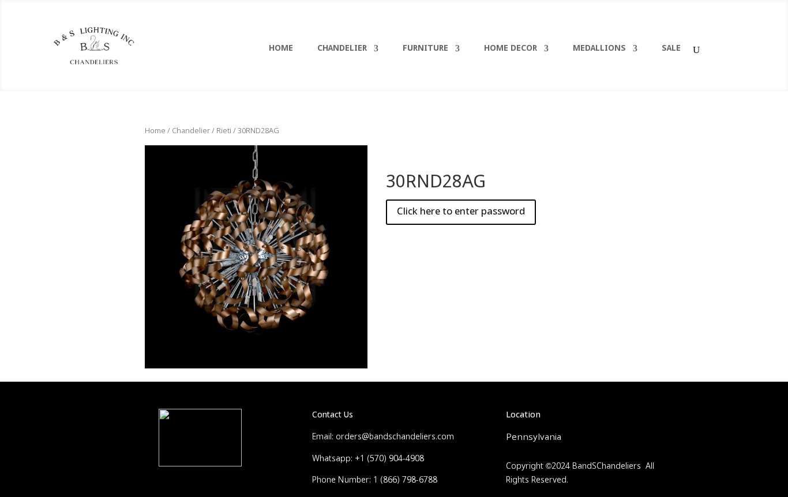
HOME (281, 49)
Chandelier (191, 131)
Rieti (223, 131)
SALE (671, 49)
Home (155, 131)
